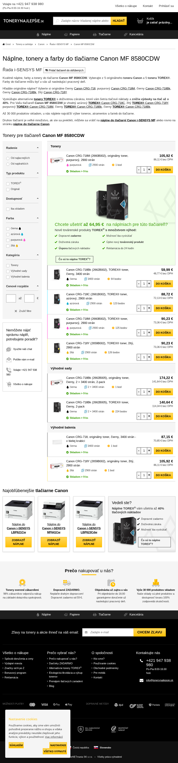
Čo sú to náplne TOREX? (74, 259)
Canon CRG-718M (123, 88)
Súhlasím (16, 745)
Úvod (8, 44)
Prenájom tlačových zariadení (66, 681)
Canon (41, 44)
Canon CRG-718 (84, 88)
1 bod (118, 164)
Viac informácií (54, 736)
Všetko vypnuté (55, 751)
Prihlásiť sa (166, 6)
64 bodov (116, 278)
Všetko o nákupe (126, 6)
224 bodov (121, 411)
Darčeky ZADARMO (61, 663)
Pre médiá (99, 672)
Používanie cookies (105, 663)
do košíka (163, 169)
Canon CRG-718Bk (157, 88)
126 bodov (114, 352)
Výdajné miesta (13, 663)
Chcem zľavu (149, 632)
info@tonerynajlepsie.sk (159, 680)
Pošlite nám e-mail (23, 359)
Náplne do (18, 528)
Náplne (46, 34)
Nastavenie (58, 745)
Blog (51, 685)
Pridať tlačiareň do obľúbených (66, 70)
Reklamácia (11, 677)
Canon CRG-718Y (55, 92)
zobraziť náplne (18, 542)
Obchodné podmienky (106, 668)
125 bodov (121, 327)
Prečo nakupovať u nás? (63, 658)
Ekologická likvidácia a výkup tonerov (65, 674)
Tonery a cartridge (24, 44)
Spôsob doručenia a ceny (19, 658)
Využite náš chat (22, 349)
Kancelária (136, 34)
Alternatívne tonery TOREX (65, 668)
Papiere (74, 34)
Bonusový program (15, 672)
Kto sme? (99, 658)
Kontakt (148, 6)
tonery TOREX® (45, 99)
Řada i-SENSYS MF (59, 44)
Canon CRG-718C (106, 103)
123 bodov (119, 303)
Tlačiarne (104, 34)
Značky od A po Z (14, 668)
